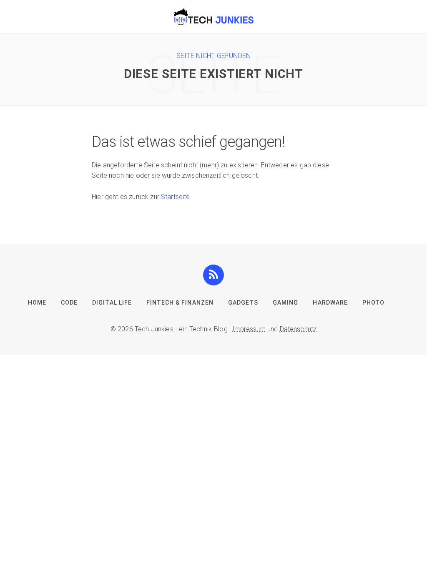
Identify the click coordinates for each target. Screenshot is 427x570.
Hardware (330, 302)
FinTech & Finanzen (180, 302)
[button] (213, 275)
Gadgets (243, 302)
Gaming (285, 302)
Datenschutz (298, 329)
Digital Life (112, 302)
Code (69, 302)
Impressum (248, 329)
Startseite (175, 197)
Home (37, 302)
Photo (373, 302)
